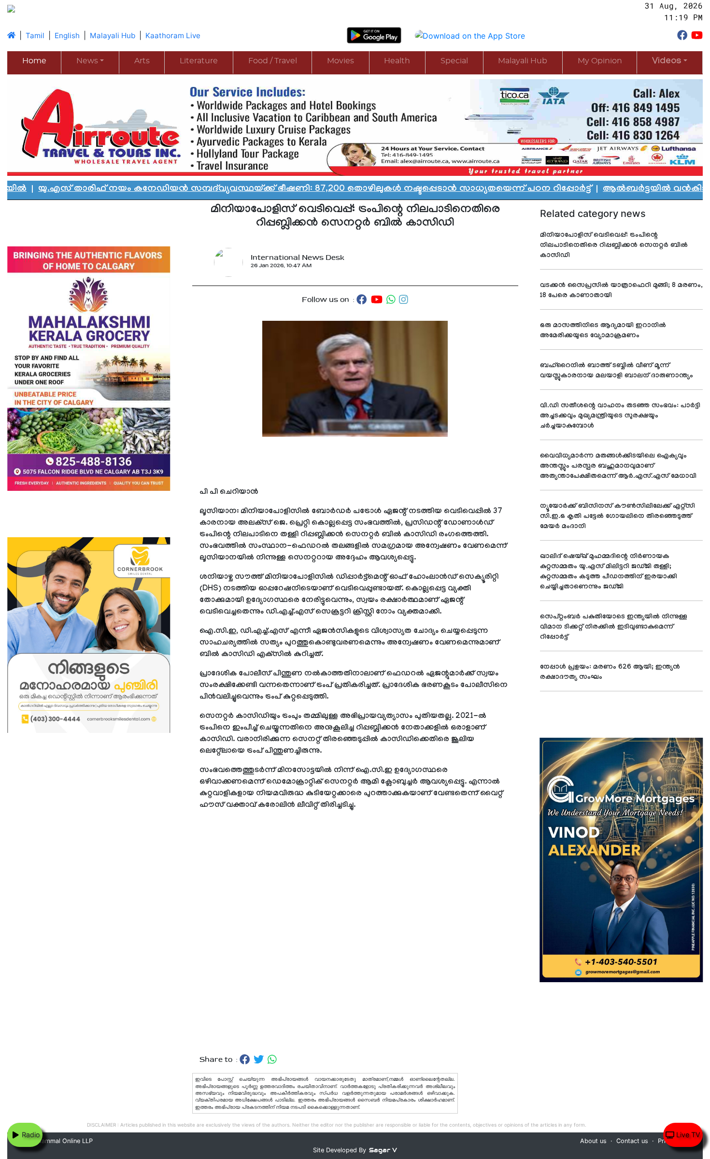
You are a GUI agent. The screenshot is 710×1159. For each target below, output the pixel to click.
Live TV (687, 1134)
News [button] (87, 61)
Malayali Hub (112, 35)
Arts (142, 61)
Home (34, 61)
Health (397, 61)
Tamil (35, 35)
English (67, 35)
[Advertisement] (355, 942)
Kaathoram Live (172, 35)
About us (593, 1141)
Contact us (632, 1141)
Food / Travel (272, 61)
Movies (340, 61)
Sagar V (383, 1150)
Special (454, 61)
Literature (199, 61)
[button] (669, 62)
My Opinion (600, 61)
